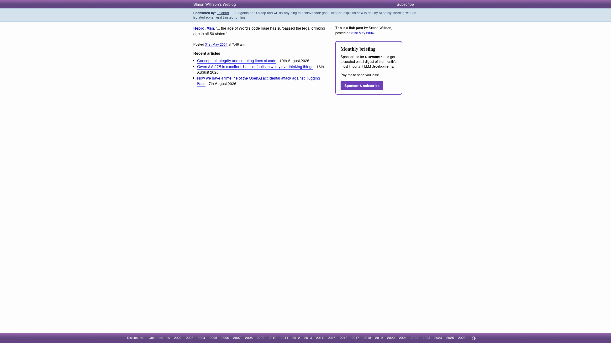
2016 (344, 337)
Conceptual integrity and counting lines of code (236, 60)
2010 (272, 337)
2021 (403, 337)
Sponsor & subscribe (361, 85)
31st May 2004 (216, 44)
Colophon (156, 337)
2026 (462, 337)
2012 (296, 337)
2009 (260, 337)
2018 (367, 337)
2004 (201, 337)
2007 (237, 337)
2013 (308, 337)
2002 (178, 337)
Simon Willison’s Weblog (214, 4)
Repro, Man (203, 28)
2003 (190, 337)
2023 (426, 337)
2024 (438, 337)
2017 (355, 337)
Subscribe (405, 4)
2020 (391, 337)
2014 (320, 337)
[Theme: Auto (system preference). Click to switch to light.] (473, 338)
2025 (450, 337)
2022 (414, 337)
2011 (284, 337)
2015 (332, 337)
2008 (249, 337)
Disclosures (135, 337)
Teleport (223, 12)
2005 (213, 337)
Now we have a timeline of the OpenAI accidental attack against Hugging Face (258, 80)
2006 (225, 337)
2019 (379, 337)
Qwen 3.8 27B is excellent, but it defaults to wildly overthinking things (255, 66)
